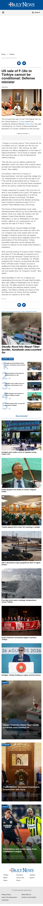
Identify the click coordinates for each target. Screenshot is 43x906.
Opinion (32, 875)
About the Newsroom (9, 897)
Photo (18, 880)
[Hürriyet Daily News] (21, 5)
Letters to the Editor (29, 897)
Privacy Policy (6, 894)
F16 (2, 298)
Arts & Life (20, 877)
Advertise (5, 900)
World (5, 877)
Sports (32, 877)
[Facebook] (19, 63)
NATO (31, 202)
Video (5, 880)
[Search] (33, 12)
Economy (19, 875)
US (5, 298)
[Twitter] (24, 63)
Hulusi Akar (29, 124)
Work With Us (26, 894)
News (4, 54)
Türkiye (12, 54)
